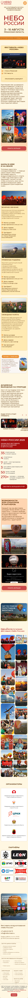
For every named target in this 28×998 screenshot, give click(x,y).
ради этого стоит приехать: (8, 415)
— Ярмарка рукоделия (19, 962)
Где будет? (8, 232)
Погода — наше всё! (10, 356)
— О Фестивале (5, 973)
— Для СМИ (4, 976)
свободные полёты (10, 315)
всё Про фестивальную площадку (12, 958)
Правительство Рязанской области (14, 825)
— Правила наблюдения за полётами (10, 952)
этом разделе (6, 367)
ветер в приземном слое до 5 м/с (12, 337)
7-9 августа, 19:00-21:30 (9, 229)
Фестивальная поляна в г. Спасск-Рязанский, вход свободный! (9, 236)
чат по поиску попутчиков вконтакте (10, 608)
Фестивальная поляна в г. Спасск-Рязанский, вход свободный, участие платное (11, 290)
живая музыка (9, 429)
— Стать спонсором (18, 973)
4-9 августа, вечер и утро (10, 283)
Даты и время (8, 227)
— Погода (4, 950)
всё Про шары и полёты (9, 943)
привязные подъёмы (11, 260)
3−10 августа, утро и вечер (10, 342)
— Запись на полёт (6, 953)
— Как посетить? (6, 974)
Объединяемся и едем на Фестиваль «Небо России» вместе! (12, 617)
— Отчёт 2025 (5, 979)
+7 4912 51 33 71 (7, 931)
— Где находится (6, 960)
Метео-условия (9, 223)
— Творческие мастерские (20, 964)
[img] (14, 198)
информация (6, 970)
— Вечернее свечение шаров (9, 946)
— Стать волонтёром (18, 974)
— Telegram (16, 982)
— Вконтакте (17, 980)
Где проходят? (9, 345)
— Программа (5, 962)
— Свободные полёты (7, 947)
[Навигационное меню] (25, 3)
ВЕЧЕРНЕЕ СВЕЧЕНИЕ (10, 207)
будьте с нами (18, 970)
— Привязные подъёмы (7, 949)
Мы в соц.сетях (18, 978)
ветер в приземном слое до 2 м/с (12, 224)
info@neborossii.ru (8, 933)
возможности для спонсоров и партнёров (10, 502)
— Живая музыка (6, 965)
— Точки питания (18, 960)
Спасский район (7, 346)
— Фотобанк (5, 978)
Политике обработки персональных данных (16, 990)
